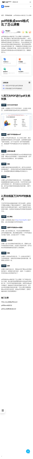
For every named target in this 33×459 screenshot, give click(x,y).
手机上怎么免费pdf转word (9, 302)
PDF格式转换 (8, 15)
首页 (2, 15)
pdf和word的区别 (6, 305)
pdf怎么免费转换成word (8, 309)
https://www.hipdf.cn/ (21, 220)
